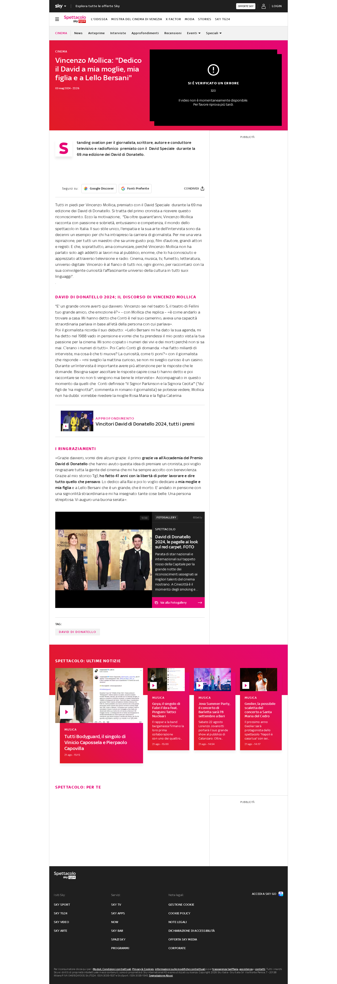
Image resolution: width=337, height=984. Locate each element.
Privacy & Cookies (143, 969)
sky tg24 (61, 913)
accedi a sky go (264, 894)
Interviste (118, 33)
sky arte (60, 930)
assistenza (246, 969)
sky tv (116, 904)
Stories (204, 19)
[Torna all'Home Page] (75, 19)
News (78, 33)
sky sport (62, 904)
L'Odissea (99, 19)
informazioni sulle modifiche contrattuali (180, 969)
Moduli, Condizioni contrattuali (112, 969)
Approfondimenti (145, 33)
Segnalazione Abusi (161, 975)
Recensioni (173, 33)
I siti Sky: (59, 895)
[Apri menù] (57, 19)
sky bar (117, 930)
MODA (189, 19)
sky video (61, 922)
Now (115, 922)
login (277, 6)
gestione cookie (181, 904)
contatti (260, 969)
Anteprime (96, 33)
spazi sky (118, 939)
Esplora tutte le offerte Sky (98, 6)
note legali (177, 922)
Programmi (120, 948)
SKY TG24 (222, 19)
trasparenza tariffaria (225, 969)
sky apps (118, 913)
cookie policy (179, 913)
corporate (177, 948)
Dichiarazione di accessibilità (191, 930)
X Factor (173, 19)
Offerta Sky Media (182, 939)
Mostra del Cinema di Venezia (136, 19)
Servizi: (116, 895)
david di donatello (77, 632)
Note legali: (176, 895)
